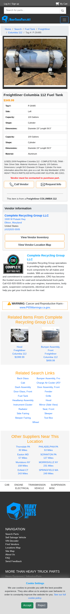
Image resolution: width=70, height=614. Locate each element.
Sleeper (48, 413)
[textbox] (14, 10)
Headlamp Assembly (23, 400)
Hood (48, 400)
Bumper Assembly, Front (49, 378)
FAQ (7, 558)
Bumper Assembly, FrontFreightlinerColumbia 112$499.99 (50, 354)
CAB (7, 485)
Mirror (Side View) (48, 404)
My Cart (63, 4)
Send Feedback (13, 561)
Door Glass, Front (23, 391)
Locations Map (13, 547)
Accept (27, 605)
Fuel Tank (30, 29)
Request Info (53, 184)
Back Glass (23, 378)
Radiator (23, 409)
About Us (10, 554)
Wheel (35, 422)
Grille (48, 396)
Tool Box (48, 417)
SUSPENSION (58, 485)
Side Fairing (23, 413)
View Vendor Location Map (34, 244)
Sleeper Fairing (23, 417)
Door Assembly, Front (48, 387)
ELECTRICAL (22, 488)
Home (8, 29)
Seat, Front (48, 409)
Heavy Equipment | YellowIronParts (23, 576)
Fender (48, 391)
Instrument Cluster (22, 404)
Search (18, 29)
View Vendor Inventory (35, 237)
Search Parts (12, 534)
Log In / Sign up (11, 4)
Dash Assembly (23, 387)
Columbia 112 (15, 32)
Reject (41, 605)
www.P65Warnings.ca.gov (35, 307)
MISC (52, 488)
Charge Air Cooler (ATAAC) (51, 382)
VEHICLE (39, 488)
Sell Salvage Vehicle (15, 537)
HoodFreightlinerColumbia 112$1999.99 (19, 352)
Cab (23, 382)
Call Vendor (21, 184)
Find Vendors (12, 544)
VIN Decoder (12, 541)
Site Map (9, 551)
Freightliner (44, 29)
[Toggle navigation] (64, 19)
